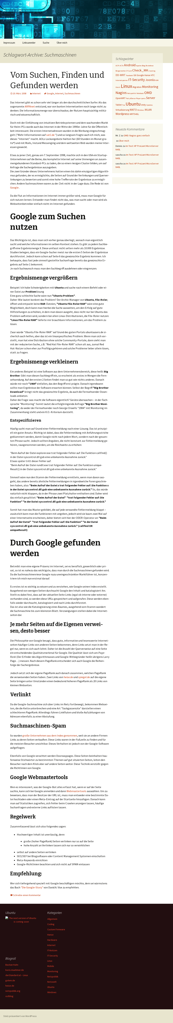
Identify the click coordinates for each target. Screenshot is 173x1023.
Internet (36, 93)
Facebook (129, 75)
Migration (137, 87)
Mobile (50, 966)
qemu (143, 98)
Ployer (138, 98)
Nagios (121, 92)
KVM (156, 80)
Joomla (150, 80)
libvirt (118, 87)
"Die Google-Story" (32, 887)
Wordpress (122, 114)
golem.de (10, 980)
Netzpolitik (131, 93)
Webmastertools (76, 791)
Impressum (9, 42)
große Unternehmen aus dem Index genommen (49, 735)
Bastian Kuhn (11, 964)
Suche (46, 42)
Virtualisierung (122, 109)
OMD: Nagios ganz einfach (137, 135)
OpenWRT (121, 98)
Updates (149, 105)
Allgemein (52, 918)
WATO (133, 109)
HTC (153, 75)
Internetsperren (122, 80)
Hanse (147, 75)
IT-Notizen (52, 950)
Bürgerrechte (120, 71)
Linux (126, 86)
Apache (138, 66)
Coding (50, 924)
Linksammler (28, 42)
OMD (148, 92)
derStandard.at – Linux (16, 975)
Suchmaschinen (72, 93)
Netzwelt (51, 981)
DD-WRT (121, 75)
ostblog (9, 996)
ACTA (121, 66)
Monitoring (150, 86)
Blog (143, 66)
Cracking (152, 71)
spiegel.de (84, 677)
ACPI (117, 66)
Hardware (52, 939)
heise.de (68, 677)
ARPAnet (30, 106)
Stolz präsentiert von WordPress (20, 1016)
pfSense (132, 98)
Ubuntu (133, 104)
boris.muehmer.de (14, 969)
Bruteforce (149, 66)
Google (50, 93)
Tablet (119, 104)
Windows (140, 110)
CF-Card (129, 71)
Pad (127, 98)
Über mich (62, 42)
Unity (143, 104)
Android (129, 65)
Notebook (140, 93)
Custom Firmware (56, 929)
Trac (123, 105)
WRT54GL (134, 114)
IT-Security (136, 79)
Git (134, 75)
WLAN (148, 109)
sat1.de (50, 134)
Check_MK (140, 70)
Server (150, 98)
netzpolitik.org (12, 990)
